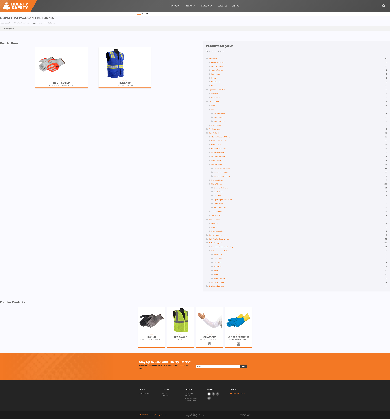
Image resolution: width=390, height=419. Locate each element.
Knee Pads (214, 94)
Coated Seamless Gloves (219, 141)
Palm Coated (218, 204)
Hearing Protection (215, 235)
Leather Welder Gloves (222, 176)
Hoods (213, 78)
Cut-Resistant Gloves (218, 149)
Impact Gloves (216, 160)
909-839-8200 (143, 415)
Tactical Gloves (216, 211)
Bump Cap (214, 223)
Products (174, 6)
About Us (222, 6)
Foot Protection (214, 129)
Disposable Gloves (217, 152)
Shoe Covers (215, 82)
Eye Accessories (219, 113)
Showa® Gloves (216, 184)
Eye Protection (214, 101)
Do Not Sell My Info (190, 400)
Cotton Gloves (216, 145)
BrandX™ (214, 105)
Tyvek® (216, 274)
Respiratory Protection (217, 286)
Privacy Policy (189, 393)
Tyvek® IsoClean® (220, 278)
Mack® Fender (216, 125)
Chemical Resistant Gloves (220, 137)
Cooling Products (217, 70)
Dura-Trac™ (218, 259)
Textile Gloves (216, 215)
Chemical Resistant (221, 188)
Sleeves (214, 86)
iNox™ (213, 109)
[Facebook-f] (213, 394)
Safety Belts (215, 98)
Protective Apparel (215, 243)
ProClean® (217, 263)
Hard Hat (214, 227)
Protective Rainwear (218, 282)
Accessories (213, 58)
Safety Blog (165, 396)
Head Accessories (217, 231)
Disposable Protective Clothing (222, 247)
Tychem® (217, 270)
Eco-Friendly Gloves (218, 156)
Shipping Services (144, 393)
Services (190, 6)
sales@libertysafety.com (158, 415)
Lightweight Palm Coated (223, 200)
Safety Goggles (219, 121)
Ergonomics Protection (217, 90)
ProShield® (218, 266)
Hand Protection (214, 133)
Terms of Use (188, 396)
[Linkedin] (209, 394)
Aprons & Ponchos (217, 62)
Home (139, 14)
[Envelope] (209, 398)
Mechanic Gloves (217, 180)
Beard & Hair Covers (218, 66)
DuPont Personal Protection (221, 251)
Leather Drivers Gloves (222, 168)
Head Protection (214, 219)
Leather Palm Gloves (221, 172)
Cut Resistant (219, 192)
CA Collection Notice (191, 398)
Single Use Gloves (220, 207)
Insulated (217, 196)
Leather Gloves (216, 164)
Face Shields (215, 74)
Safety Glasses (219, 117)
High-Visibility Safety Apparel (219, 239)
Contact (236, 6)
